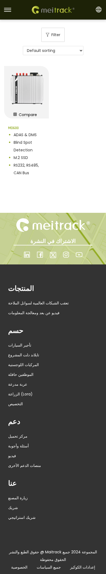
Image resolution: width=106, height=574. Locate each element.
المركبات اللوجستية (23, 364)
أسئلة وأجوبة (18, 446)
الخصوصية (19, 567)
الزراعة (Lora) (20, 394)
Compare (27, 114)
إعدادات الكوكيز (82, 567)
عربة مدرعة (17, 384)
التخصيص (15, 404)
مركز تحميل (17, 436)
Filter (55, 35)
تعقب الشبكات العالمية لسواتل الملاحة (38, 303)
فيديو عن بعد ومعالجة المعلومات (34, 313)
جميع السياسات (49, 567)
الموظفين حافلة (20, 374)
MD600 (13, 128)
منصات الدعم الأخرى (24, 465)
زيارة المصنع (18, 498)
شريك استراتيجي (22, 517)
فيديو (12, 455)
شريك (13, 507)
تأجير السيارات (19, 345)
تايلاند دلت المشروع (23, 355)
